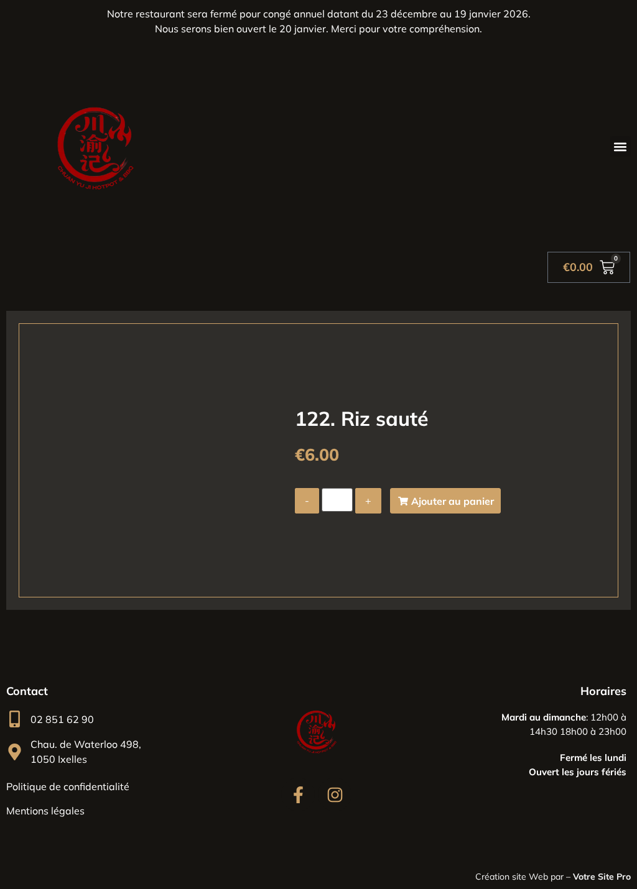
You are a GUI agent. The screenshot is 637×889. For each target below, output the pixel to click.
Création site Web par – (553, 876)
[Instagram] (334, 794)
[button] (620, 146)
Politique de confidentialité (67, 786)
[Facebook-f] (298, 794)
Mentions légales (45, 810)
